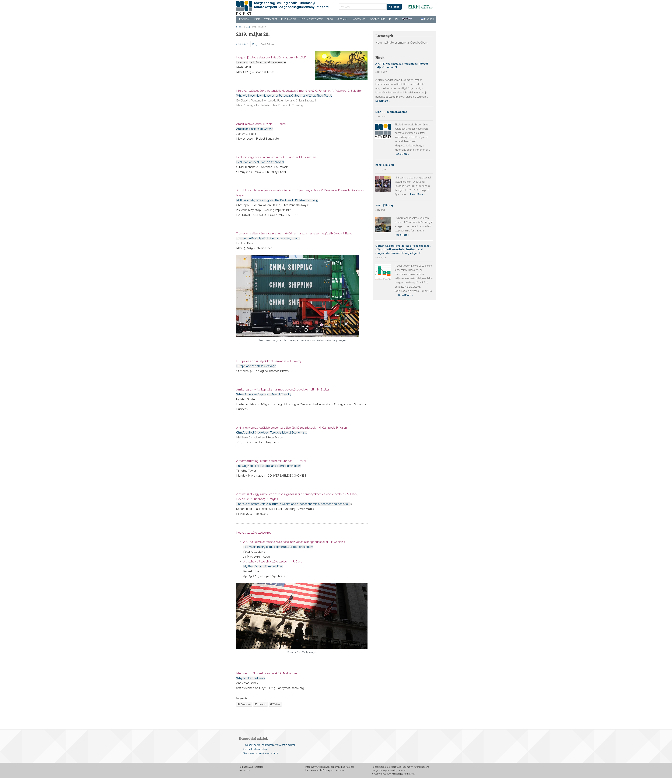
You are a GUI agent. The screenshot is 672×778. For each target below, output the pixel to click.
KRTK (257, 19)
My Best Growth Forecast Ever (263, 566)
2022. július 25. (384, 205)
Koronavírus (377, 19)
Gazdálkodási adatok (255, 749)
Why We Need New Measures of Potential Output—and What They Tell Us (284, 95)
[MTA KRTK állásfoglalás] (383, 130)
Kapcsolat (358, 19)
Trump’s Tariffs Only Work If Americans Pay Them (268, 238)
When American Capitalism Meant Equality (263, 394)
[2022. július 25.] (383, 224)
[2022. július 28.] (383, 183)
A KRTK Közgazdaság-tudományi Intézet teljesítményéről (401, 65)
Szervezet (270, 19)
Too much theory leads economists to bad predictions (278, 546)
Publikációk (288, 19)
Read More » (382, 101)
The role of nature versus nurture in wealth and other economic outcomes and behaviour (293, 504)
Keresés (394, 6)
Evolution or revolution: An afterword (260, 162)
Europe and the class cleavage (256, 366)
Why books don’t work (250, 678)
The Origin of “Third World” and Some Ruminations (268, 465)
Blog (330, 19)
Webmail (342, 19)
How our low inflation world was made (261, 62)
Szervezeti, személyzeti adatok (260, 753)
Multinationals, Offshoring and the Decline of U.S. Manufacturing (277, 200)
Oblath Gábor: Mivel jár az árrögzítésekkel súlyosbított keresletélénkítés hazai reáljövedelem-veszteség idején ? (402, 249)
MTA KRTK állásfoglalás (391, 112)
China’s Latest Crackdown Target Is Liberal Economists (271, 432)
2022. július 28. (384, 165)
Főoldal (244, 19)
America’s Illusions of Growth (254, 129)
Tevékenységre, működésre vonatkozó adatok (269, 745)
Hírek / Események (311, 19)
